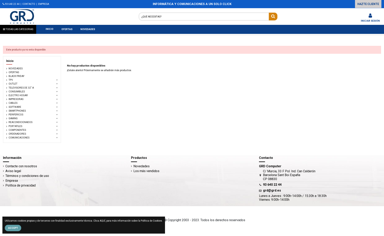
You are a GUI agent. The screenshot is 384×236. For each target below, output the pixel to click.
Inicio (10, 61)
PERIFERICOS (16, 114)
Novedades (141, 166)
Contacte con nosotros (21, 166)
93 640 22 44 (11, 4)
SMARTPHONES (17, 110)
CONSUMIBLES (17, 91)
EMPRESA (43, 4)
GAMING (13, 118)
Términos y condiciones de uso (27, 176)
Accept (13, 228)
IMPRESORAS (16, 99)
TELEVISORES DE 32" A (21, 87)
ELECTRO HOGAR (18, 95)
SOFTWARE (15, 107)
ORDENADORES (17, 133)
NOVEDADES (16, 68)
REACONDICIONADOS (20, 122)
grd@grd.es (272, 190)
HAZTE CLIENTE (368, 4)
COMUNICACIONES (19, 137)
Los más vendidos (146, 171)
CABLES (13, 103)
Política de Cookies (151, 220)
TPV (11, 80)
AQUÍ (102, 220)
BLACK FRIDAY (16, 76)
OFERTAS (14, 72)
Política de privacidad (20, 185)
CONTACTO (28, 4)
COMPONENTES (17, 130)
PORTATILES (15, 126)
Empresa (11, 181)
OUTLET (13, 83)
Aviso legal (13, 171)
